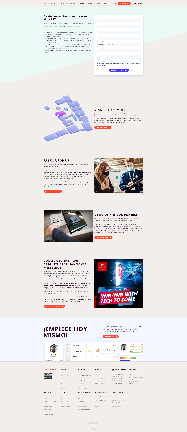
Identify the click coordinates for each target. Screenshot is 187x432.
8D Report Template (82, 398)
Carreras (62, 386)
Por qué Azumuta (63, 3)
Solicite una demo (124, 3)
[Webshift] (92, 429)
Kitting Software (64, 404)
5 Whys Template (81, 401)
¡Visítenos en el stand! (51, 191)
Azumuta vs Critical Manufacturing (51, 401)
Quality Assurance (81, 383)
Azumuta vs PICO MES (48, 414)
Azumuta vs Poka (47, 409)
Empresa (98, 3)
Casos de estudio (98, 372)
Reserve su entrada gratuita (52, 306)
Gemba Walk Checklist (82, 406)
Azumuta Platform (81, 372)
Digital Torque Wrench (82, 388)
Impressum (110, 426)
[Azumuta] (48, 3)
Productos (72, 3)
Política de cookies (101, 426)
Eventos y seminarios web (100, 378)
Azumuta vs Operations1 (48, 406)
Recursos (90, 3)
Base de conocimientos (99, 383)
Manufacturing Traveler (65, 406)
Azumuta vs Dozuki (47, 404)
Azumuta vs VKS (47, 398)
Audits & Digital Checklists (83, 380)
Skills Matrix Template (82, 404)
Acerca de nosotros (64, 372)
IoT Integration (63, 398)
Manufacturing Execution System (84, 375)
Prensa (62, 383)
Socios (62, 380)
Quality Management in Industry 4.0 (85, 409)
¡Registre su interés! (101, 127)
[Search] (112, 3)
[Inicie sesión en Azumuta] (115, 3)
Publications (97, 375)
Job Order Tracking (64, 401)
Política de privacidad (90, 426)
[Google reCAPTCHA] (94, 429)
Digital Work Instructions (83, 378)
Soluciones (81, 3)
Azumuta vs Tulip (47, 396)
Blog (95, 380)
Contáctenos (63, 388)
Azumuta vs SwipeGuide (49, 411)
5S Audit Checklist (81, 396)
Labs (105, 3)
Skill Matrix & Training (82, 386)
